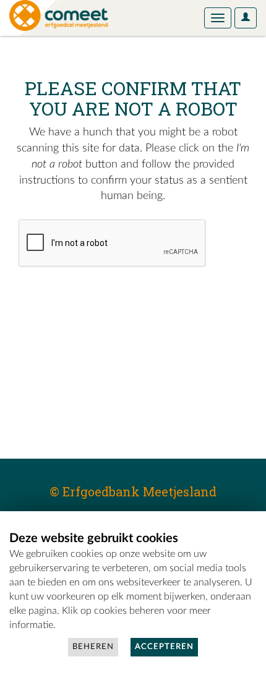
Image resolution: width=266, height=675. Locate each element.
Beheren (93, 647)
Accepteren (164, 647)
